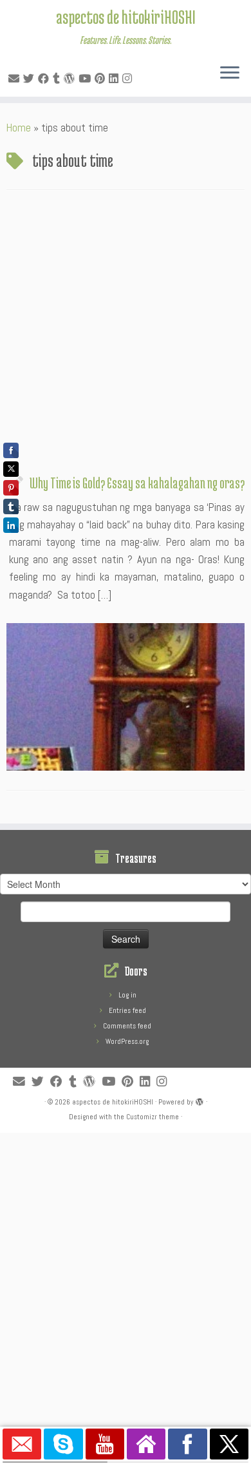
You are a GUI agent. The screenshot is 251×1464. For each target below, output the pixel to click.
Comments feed (127, 1025)
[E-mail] (15, 79)
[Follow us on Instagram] (129, 79)
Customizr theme (152, 1116)
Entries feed (127, 1010)
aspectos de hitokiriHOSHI (126, 16)
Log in (127, 994)
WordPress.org (127, 1041)
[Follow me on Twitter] (30, 79)
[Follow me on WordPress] (71, 79)
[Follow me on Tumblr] (58, 79)
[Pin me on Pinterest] (102, 79)
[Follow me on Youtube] (87, 79)
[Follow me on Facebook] (45, 79)
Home (18, 127)
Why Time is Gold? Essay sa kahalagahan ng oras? (137, 482)
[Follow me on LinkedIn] (115, 79)
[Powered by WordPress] (199, 1099)
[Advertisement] (125, 335)
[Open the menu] (229, 73)
